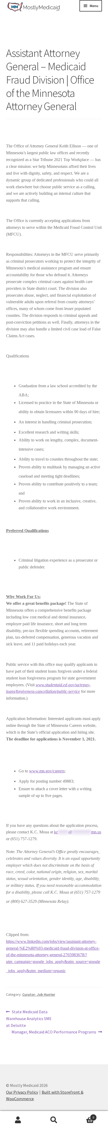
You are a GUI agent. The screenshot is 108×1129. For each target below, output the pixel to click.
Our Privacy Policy (22, 1092)
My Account (18, 1120)
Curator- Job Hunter (38, 994)
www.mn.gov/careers (46, 771)
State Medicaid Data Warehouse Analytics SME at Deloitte (29, 1018)
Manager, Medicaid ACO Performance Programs (54, 1032)
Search (54, 1120)
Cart (83, 1115)
